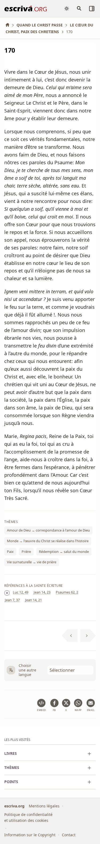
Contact (68, 834)
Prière (26, 551)
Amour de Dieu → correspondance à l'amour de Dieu (48, 530)
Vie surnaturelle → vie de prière (31, 562)
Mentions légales (44, 805)
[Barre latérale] (92, 8)
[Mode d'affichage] (66, 8)
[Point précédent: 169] (70, 635)
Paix (10, 551)
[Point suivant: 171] (88, 635)
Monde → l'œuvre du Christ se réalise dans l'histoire (48, 540)
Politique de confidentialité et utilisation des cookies (28, 817)
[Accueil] (9, 25)
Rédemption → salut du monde (64, 551)
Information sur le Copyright (29, 834)
